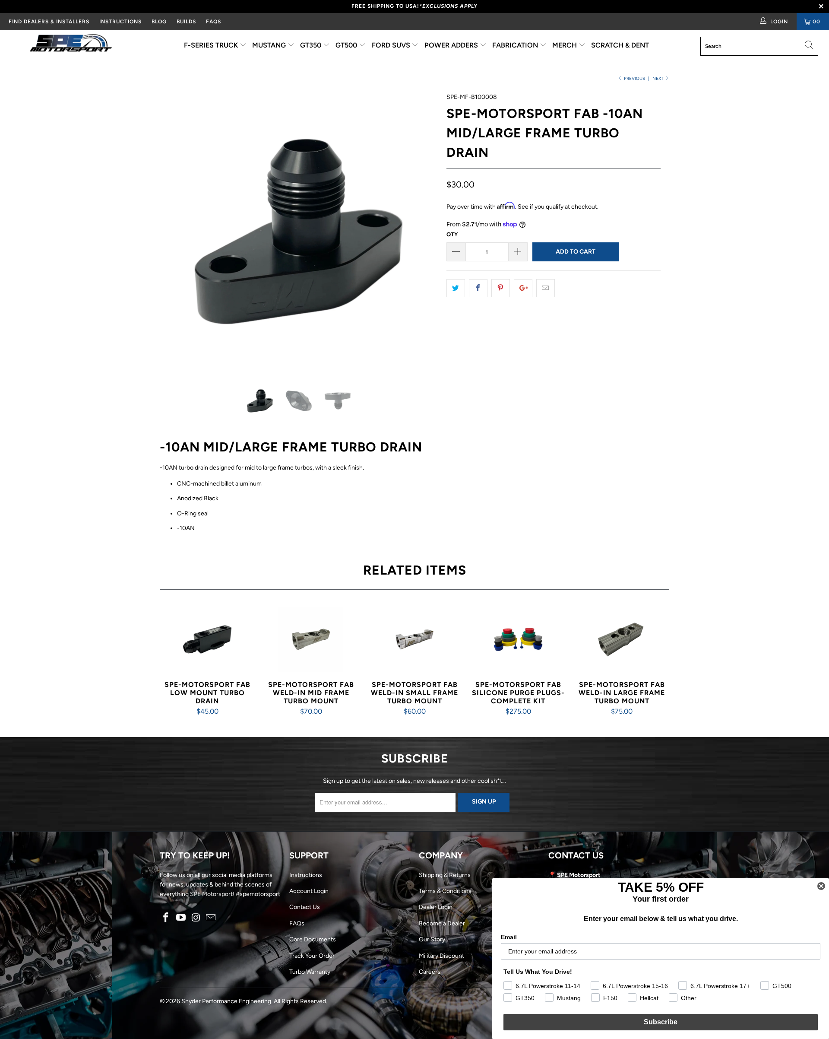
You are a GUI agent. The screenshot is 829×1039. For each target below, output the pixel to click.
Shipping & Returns (445, 875)
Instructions (305, 875)
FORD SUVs (392, 45)
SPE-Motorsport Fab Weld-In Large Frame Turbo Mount (621, 639)
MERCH (565, 45)
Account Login (309, 891)
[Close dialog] (821, 886)
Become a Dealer (442, 923)
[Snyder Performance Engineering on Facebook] (166, 918)
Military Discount (441, 956)
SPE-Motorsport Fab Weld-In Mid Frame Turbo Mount (310, 639)
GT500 (347, 45)
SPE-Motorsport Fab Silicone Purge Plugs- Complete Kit (518, 639)
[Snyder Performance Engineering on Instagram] (196, 918)
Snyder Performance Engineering (226, 1001)
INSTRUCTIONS (120, 22)
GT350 (311, 45)
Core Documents (312, 939)
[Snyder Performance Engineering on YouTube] (181, 918)
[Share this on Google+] (523, 288)
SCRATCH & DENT (620, 45)
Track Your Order (312, 956)
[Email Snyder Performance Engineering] (211, 918)
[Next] (423, 231)
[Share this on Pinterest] (500, 288)
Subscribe (660, 1022)
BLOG (159, 22)
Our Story (432, 939)
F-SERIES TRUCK (212, 45)
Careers (429, 971)
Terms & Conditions (445, 891)
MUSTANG (270, 45)
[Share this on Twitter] (455, 288)
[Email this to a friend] (545, 288)
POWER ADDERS (452, 45)
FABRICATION (516, 45)
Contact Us (304, 907)
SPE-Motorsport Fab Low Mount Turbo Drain (207, 639)
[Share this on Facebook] (478, 288)
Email (509, 937)
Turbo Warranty (309, 971)
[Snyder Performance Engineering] (71, 44)
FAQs (213, 22)
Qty (452, 234)
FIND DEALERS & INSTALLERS (49, 22)
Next (658, 78)
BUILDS (186, 22)
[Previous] (174, 231)
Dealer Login (435, 907)
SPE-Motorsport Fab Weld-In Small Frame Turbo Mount (414, 639)
